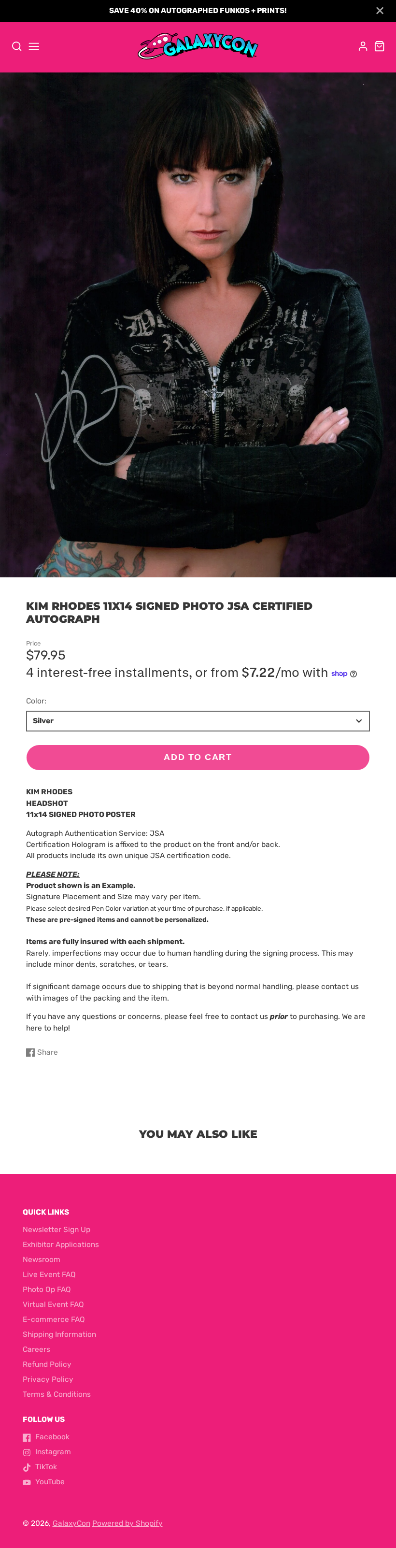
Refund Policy (47, 1364)
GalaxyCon (71, 1523)
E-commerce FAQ (54, 1319)
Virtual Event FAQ (53, 1304)
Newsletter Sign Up (56, 1229)
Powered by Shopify (127, 1523)
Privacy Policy (48, 1379)
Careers (36, 1349)
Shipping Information (59, 1334)
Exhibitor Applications (61, 1244)
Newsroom (41, 1259)
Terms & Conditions (57, 1394)
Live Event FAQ (49, 1274)
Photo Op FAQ (47, 1289)
